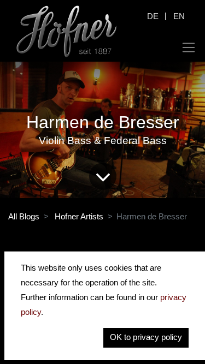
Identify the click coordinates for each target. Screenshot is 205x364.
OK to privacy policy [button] (146, 337)
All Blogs (23, 216)
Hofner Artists (79, 216)
